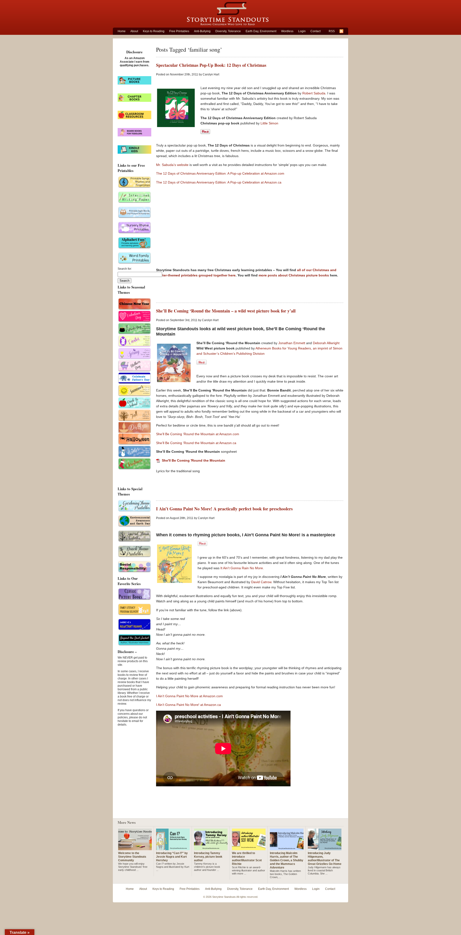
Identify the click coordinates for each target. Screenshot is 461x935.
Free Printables (179, 31)
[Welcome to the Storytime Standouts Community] (135, 848)
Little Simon (269, 123)
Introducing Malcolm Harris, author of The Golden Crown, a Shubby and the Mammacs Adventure (286, 860)
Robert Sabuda (313, 93)
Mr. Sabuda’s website (172, 165)
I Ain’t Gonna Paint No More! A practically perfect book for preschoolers (224, 509)
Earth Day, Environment (261, 31)
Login (302, 31)
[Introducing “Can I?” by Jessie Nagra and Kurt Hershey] (173, 848)
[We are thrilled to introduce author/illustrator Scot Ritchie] (249, 848)
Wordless (287, 31)
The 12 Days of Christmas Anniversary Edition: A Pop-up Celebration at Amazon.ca (218, 182)
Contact (315, 31)
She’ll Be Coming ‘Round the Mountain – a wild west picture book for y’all (226, 311)
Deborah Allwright (326, 343)
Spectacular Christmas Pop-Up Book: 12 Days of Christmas (211, 65)
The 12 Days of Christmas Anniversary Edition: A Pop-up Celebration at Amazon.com (220, 173)
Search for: (125, 268)
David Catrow (261, 582)
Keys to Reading (153, 31)
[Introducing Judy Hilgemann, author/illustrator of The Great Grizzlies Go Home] (324, 848)
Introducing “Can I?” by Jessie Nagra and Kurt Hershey (172, 856)
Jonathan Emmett (292, 343)
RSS (332, 31)
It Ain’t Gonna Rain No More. (242, 568)
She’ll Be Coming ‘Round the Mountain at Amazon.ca (196, 443)
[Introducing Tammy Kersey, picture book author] (211, 848)
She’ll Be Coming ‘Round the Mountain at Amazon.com (197, 434)
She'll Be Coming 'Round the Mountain (193, 460)
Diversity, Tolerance (228, 31)
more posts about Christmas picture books (294, 275)
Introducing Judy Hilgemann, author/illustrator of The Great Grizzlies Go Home (324, 858)
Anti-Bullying (202, 31)
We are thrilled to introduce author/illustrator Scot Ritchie (247, 858)
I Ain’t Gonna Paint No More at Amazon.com (189, 696)
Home (122, 31)
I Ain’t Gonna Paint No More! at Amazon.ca (188, 705)
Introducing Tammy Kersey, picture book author (208, 856)
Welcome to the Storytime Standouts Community (132, 856)
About (134, 31)
